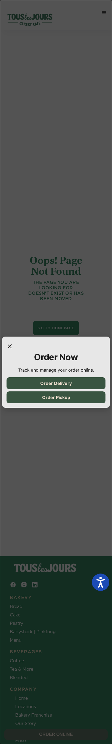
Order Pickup (56, 397)
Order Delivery (56, 383)
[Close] (9, 346)
